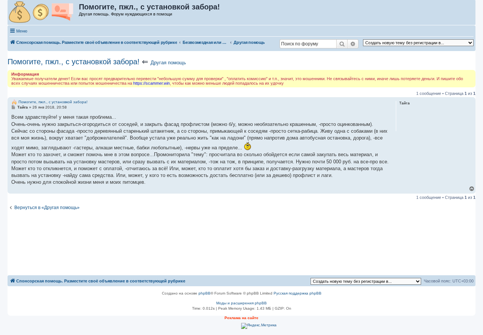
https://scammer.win (151, 83)
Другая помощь (168, 62)
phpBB (204, 293)
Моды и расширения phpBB (241, 303)
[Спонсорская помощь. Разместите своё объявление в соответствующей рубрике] (43, 12)
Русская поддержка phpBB (297, 293)
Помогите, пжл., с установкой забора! (74, 61)
